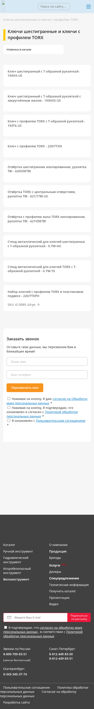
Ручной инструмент (18, 551)
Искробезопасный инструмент (17, 571)
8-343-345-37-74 (15, 674)
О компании (58, 545)
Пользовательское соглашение (26, 687)
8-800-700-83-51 (15, 654)
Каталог (9, 545)
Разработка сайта (16, 702)
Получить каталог (62, 591)
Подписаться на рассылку (79, 617)
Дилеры (55, 572)
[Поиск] (73, 6)
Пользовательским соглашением (60, 421)
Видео (53, 604)
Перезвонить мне (24, 388)
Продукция (57, 551)
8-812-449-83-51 (61, 658)
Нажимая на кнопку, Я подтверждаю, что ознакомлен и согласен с (42, 412)
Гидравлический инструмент (15, 560)
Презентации (59, 598)
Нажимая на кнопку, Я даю (47, 401)
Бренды (55, 558)
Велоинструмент (16, 579)
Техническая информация (69, 585)
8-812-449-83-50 (61, 654)
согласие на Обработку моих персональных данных (47, 401)
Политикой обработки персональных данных (43, 634)
